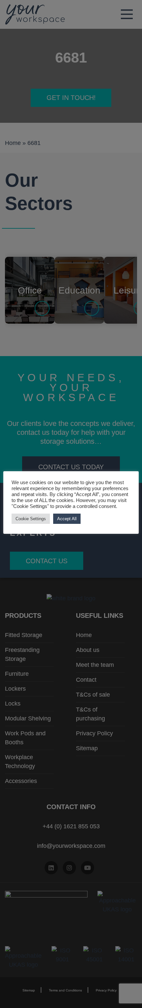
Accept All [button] (67, 518)
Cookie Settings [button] (31, 518)
